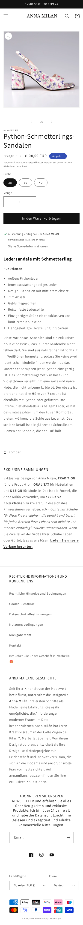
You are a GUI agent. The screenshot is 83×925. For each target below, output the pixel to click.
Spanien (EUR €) (24, 885)
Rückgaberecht (20, 635)
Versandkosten (35, 162)
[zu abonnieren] (68, 837)
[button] (6, 16)
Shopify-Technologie (51, 918)
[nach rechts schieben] (52, 122)
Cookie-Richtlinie (22, 604)
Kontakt (15, 645)
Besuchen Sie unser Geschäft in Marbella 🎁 (39, 659)
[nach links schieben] (31, 122)
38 (10, 182)
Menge (7, 193)
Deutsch (59, 885)
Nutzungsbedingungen (26, 624)
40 (41, 182)
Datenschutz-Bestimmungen (30, 614)
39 (25, 182)
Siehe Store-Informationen (28, 246)
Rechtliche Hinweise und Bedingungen (37, 593)
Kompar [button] (15, 452)
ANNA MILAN (35, 918)
